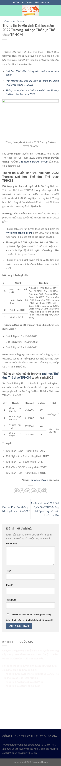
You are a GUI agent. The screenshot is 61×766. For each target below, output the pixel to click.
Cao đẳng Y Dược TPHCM (33, 161)
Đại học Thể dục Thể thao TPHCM (30, 375)
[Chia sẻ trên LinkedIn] (44, 490)
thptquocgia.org (39, 479)
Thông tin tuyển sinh (13, 21)
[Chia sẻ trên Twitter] (27, 490)
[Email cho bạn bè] (33, 490)
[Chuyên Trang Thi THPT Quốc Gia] (30, 10)
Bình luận (11, 543)
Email (9, 585)
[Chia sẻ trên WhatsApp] (16, 490)
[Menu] (4, 10)
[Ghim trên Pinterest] (39, 490)
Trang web (11, 599)
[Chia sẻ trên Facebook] (22, 490)
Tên (8, 570)
